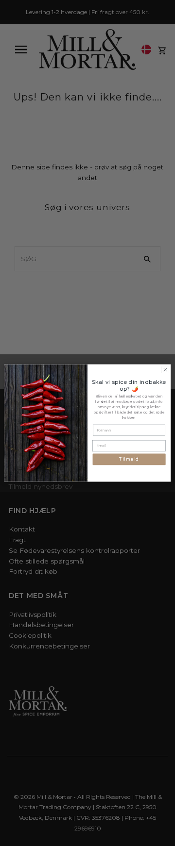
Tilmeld (129, 459)
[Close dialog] (165, 369)
